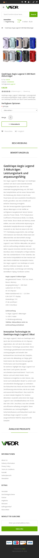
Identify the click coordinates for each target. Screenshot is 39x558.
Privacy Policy (6, 466)
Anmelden (7, 20)
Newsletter (5, 478)
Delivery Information (8, 463)
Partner (4, 497)
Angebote (5, 500)
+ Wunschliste (8, 131)
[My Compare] (22, 2)
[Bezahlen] (37, 2)
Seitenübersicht (6, 475)
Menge (4, 117)
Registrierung (9, 22)
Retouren (5, 504)
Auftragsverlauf (6, 507)
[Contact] (33, 2)
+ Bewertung (26, 91)
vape (23, 549)
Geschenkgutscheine (8, 494)
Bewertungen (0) (19, 152)
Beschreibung (19, 143)
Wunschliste (5, 510)
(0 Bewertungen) (15, 91)
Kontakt (4, 472)
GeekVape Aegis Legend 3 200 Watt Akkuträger (19, 28)
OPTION (5, 106)
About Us (5, 460)
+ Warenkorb (15, 124)
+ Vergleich (20, 131)
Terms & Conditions (8, 469)
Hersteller (5, 491)
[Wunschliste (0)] (25, 2)
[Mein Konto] (29, 2)
